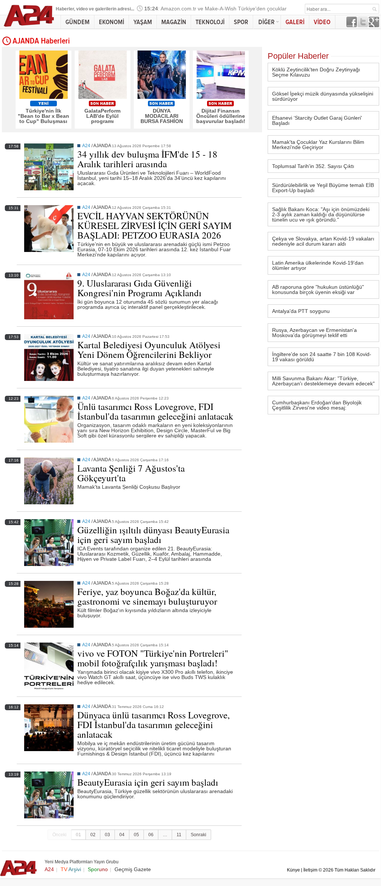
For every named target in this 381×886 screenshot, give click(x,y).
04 (122, 834)
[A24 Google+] (374, 25)
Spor (98, 869)
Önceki (59, 834)
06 (151, 834)
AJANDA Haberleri (41, 41)
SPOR (241, 22)
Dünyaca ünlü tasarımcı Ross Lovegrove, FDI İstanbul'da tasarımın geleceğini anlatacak (153, 724)
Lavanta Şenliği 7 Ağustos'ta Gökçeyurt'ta (131, 473)
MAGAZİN (173, 22)
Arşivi (71, 869)
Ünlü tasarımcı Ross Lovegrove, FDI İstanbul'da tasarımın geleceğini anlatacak (155, 411)
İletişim (310, 870)
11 (179, 834)
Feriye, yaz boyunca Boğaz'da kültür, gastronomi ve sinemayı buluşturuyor (147, 596)
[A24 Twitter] (363, 25)
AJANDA (102, 145)
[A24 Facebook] (351, 25)
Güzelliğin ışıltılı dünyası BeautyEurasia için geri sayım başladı (153, 535)
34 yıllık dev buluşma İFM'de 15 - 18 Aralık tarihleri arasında (147, 159)
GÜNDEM (77, 22)
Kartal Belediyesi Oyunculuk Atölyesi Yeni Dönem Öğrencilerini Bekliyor (148, 349)
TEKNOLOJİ (210, 22)
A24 (86, 145)
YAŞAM (142, 22)
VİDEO (322, 22)
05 (136, 834)
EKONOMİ (111, 22)
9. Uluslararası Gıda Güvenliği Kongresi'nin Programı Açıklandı (139, 288)
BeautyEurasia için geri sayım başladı (147, 782)
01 (78, 834)
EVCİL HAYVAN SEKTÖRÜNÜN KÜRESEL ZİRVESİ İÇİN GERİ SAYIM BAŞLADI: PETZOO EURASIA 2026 (154, 225)
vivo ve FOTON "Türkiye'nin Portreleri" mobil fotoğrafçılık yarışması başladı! (152, 658)
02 (93, 834)
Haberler (65, 9)
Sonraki (198, 834)
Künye (293, 870)
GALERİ (294, 22)
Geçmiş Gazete (132, 869)
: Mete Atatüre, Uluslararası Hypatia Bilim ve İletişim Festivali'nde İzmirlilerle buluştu (249, 9)
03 (107, 834)
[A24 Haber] (29, 26)
